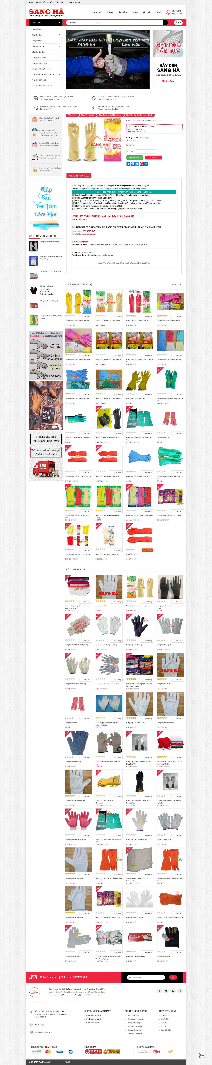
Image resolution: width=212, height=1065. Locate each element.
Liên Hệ (157, 12)
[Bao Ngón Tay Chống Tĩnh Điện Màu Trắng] (33, 261)
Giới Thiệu (164, 1019)
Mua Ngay (154, 157)
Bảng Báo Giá (166, 1030)
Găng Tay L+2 (101, 606)
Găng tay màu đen (46, 286)
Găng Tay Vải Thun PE (73, 956)
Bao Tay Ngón (37, 29)
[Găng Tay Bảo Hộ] (45, 405)
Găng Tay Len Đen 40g (73, 761)
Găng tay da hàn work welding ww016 (170, 917)
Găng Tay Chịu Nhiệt (39, 63)
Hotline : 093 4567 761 (135, 129)
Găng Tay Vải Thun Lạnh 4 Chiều (107, 684)
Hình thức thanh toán (134, 1026)
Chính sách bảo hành (93, 1015)
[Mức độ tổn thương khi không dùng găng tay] (45, 355)
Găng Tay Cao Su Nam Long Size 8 (108, 320)
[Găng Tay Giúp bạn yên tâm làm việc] (45, 205)
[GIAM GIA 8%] (168, 43)
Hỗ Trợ (109, 12)
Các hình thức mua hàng (135, 1019)
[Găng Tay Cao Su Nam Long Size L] (94, 163)
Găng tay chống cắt (39, 80)
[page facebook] (159, 990)
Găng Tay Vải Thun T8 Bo (135, 723)
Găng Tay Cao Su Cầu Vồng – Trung (77, 554)
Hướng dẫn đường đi (134, 1023)
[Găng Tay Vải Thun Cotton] (33, 246)
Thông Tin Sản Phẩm (78, 176)
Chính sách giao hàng (134, 1030)
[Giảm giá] (168, 75)
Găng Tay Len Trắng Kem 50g (136, 839)
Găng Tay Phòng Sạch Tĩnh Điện (43, 74)
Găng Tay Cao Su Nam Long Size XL (170, 320)
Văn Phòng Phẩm (58, 1062)
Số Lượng (129, 151)
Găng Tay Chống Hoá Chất (41, 69)
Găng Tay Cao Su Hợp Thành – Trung (78, 476)
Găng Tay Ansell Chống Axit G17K (108, 437)
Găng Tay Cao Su (38, 46)
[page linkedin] (180, 990)
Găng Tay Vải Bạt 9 (164, 645)
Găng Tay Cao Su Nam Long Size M (77, 359)
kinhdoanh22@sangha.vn (43, 1032)
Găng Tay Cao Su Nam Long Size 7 (138, 320)
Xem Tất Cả (177, 285)
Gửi (173, 977)
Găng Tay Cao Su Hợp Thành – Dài (108, 476)
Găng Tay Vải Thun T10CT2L (75, 800)
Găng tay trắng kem (164, 839)
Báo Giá (146, 12)
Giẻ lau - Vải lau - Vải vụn (42, 86)
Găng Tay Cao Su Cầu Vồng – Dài (107, 554)
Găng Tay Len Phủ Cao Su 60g (75, 839)
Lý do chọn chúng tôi (93, 1019)
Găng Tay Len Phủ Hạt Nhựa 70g (76, 645)
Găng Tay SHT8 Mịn (164, 684)
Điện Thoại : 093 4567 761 (136, 132)
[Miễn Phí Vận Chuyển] (45, 456)
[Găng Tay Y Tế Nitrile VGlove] (33, 276)
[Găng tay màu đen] (33, 291)
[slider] (131, 140)
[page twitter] (166, 990)
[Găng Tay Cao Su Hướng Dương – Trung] (33, 320)
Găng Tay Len (37, 35)
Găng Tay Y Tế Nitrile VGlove (50, 271)
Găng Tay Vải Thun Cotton (49, 242)
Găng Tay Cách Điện (39, 58)
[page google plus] (173, 990)
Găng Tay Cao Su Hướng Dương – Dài (139, 515)
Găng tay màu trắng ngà (134, 917)
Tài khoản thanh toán (134, 1034)
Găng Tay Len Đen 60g (134, 645)
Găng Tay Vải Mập (163, 956)
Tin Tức (135, 12)
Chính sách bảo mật (93, 1023)
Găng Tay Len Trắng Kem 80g (75, 684)
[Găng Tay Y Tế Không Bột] (33, 305)
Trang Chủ (96, 12)
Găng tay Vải (37, 41)
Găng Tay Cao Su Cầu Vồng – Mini (169, 515)
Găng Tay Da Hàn (38, 52)
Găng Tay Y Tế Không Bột (49, 301)
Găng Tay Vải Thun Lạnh (74, 878)
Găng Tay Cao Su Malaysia (135, 398)
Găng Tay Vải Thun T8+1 (166, 723)
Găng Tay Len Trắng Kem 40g (106, 645)
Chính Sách (122, 12)
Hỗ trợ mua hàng (133, 1015)
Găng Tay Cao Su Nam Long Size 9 (77, 320)
